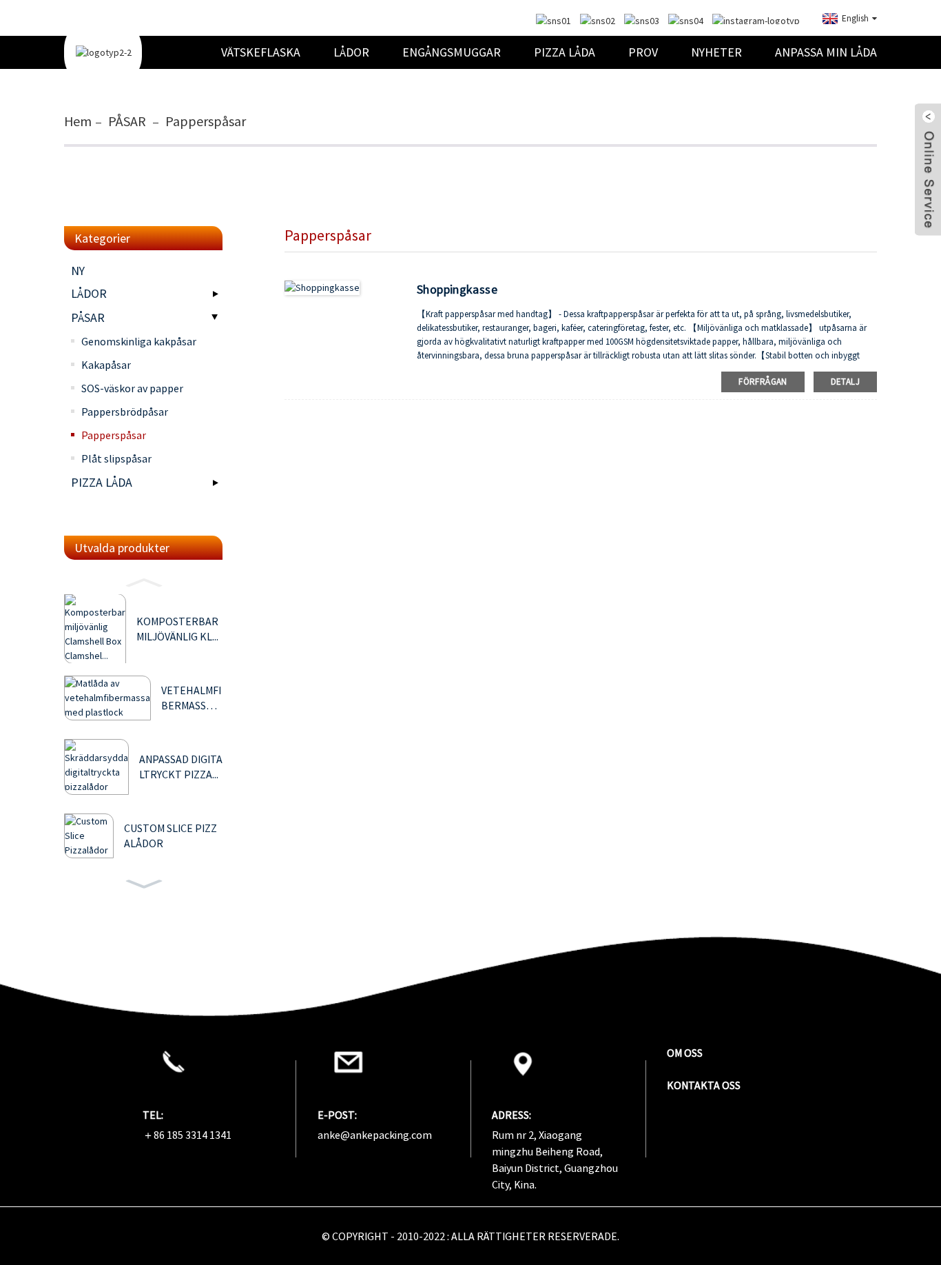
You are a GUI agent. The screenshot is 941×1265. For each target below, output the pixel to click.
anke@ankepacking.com (375, 1135)
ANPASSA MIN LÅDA (826, 52)
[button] (143, 581)
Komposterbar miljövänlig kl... (177, 628)
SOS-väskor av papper (132, 388)
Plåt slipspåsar (116, 458)
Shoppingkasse (457, 289)
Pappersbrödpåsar (124, 411)
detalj (845, 381)
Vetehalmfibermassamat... (191, 698)
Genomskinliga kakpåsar (138, 341)
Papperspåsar (205, 121)
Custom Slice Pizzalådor (170, 835)
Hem (78, 121)
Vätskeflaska (260, 52)
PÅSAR (127, 121)
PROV (643, 52)
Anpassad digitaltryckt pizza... (181, 766)
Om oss (685, 1053)
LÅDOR (351, 52)
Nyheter (716, 52)
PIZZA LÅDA (564, 52)
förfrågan (762, 381)
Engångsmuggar (451, 52)
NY (78, 271)
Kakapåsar (106, 365)
